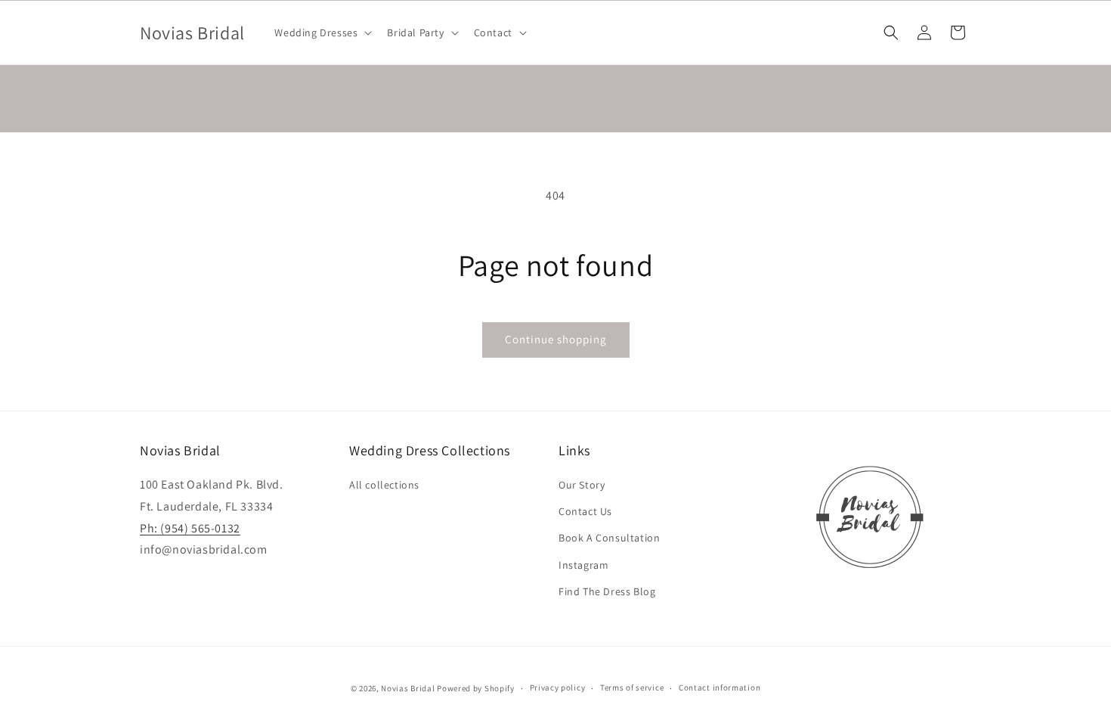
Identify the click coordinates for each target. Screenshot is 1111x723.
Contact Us (585, 511)
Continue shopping (556, 339)
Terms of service (632, 687)
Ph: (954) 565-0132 (190, 528)
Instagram (583, 565)
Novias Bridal (408, 688)
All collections (384, 485)
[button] (321, 32)
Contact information (719, 687)
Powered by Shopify (476, 688)
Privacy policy (558, 687)
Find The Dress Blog (607, 591)
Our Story (582, 485)
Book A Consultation (609, 538)
